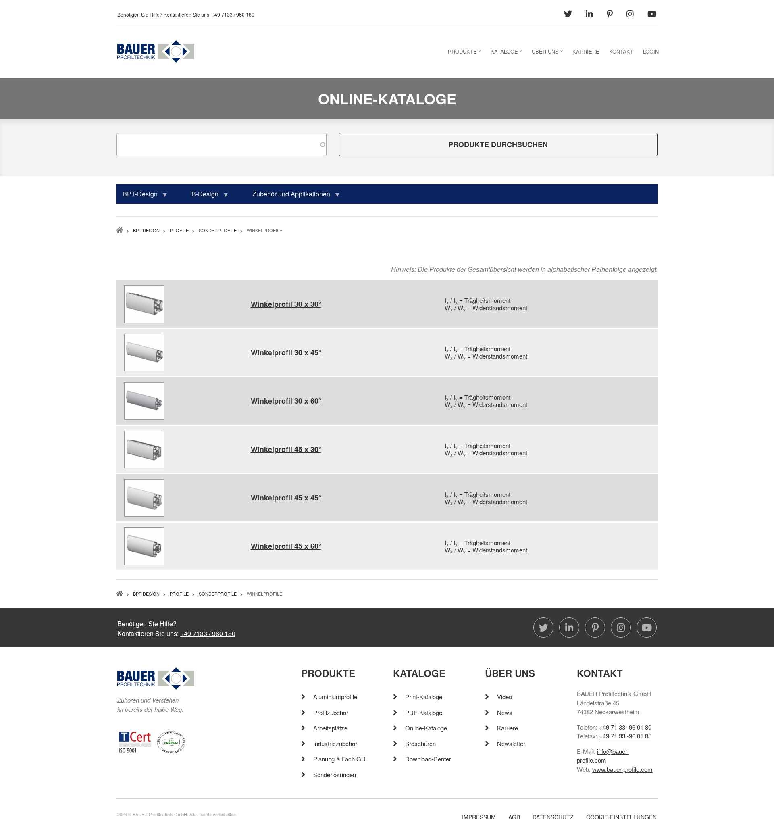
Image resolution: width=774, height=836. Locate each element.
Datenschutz (553, 817)
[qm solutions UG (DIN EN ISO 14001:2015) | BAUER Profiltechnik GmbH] (171, 741)
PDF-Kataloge (423, 712)
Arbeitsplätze (330, 727)
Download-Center (428, 759)
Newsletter (511, 743)
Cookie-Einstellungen (621, 817)
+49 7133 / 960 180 (233, 14)
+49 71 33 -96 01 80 (625, 727)
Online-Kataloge (426, 727)
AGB (514, 817)
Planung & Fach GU (339, 759)
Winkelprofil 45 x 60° (286, 546)
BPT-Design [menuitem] (137, 196)
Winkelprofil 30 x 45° (286, 352)
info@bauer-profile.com (603, 756)
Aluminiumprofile (335, 696)
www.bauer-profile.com (622, 769)
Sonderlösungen (334, 774)
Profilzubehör (330, 712)
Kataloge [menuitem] (507, 54)
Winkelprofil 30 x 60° (286, 401)
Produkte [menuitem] (465, 54)
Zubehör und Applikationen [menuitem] (288, 196)
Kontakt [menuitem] (621, 51)
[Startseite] (155, 50)
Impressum (479, 817)
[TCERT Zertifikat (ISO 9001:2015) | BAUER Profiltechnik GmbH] (134, 741)
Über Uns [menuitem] (548, 54)
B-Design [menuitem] (201, 196)
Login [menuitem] (651, 51)
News (504, 712)
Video (504, 696)
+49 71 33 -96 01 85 (625, 736)
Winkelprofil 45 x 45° (286, 497)
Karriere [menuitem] (585, 51)
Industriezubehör (335, 743)
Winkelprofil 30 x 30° (286, 304)
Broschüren (420, 743)
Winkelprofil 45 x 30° (286, 449)
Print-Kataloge (423, 696)
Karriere (507, 727)
